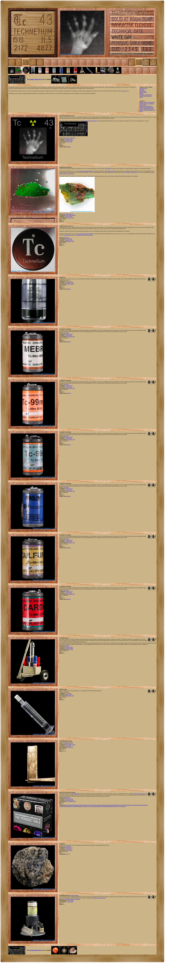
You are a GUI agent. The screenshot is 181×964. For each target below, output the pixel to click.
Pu (88, 806)
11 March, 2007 (70, 284)
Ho (144, 805)
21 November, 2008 (71, 801)
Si (80, 805)
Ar (83, 805)
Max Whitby (107, 168)
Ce (132, 805)
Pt (69, 806)
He (67, 805)
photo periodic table (75, 793)
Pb (74, 806)
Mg (78, 805)
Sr (108, 805)
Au (70, 806)
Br (104, 805)
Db (104, 806)
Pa (85, 806)
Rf (102, 806)
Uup (119, 806)
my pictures (127, 172)
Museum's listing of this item (99, 898)
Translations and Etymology (145, 94)
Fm (97, 806)
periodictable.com (143, 88)
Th (83, 806)
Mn (91, 805)
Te (125, 805)
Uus (123, 806)
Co (94, 805)
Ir (68, 806)
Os (67, 806)
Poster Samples (142, 105)
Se (103, 805)
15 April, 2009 (70, 900)
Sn (123, 805)
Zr (110, 805)
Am (90, 806)
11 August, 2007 (70, 217)
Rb (107, 805)
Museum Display (143, 92)
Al (79, 805)
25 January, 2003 (68, 216)
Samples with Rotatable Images (146, 108)
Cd (121, 805)
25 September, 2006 (68, 282)
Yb (60, 806)
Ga (99, 805)
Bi (75, 806)
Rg (111, 806)
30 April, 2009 (70, 747)
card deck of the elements (139, 793)
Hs (107, 806)
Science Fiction (142, 96)
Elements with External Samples (146, 107)
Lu (61, 806)
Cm (92, 806)
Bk (93, 806)
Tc (114, 805)
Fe (93, 805)
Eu (139, 805)
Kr (105, 805)
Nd (134, 805)
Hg (71, 806)
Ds (110, 806)
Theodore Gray (69, 139)
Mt (109, 806)
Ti (88, 805)
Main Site (149, 96)
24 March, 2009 (68, 694)
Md (98, 806)
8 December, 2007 (71, 336)
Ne (75, 805)
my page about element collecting (85, 171)
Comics (141, 97)
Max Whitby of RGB (68, 214)
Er (145, 805)
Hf (62, 806)
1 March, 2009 (70, 649)
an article (123, 91)
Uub (113, 806)
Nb (111, 805)
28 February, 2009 (68, 648)
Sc (87, 805)
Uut (115, 806)
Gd (140, 805)
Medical (69, 146)
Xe (127, 805)
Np (87, 806)
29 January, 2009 (70, 241)
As (102, 805)
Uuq (117, 806)
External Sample (74, 895)
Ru (115, 805)
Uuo (125, 806)
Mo (113, 805)
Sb (124, 805)
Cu (96, 805)
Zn (98, 805)
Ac (82, 806)
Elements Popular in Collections (146, 103)
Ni (95, 805)
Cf (94, 806)
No (100, 806)
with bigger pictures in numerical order (84, 235)
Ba (129, 805)
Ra (81, 806)
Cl (82, 805)
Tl (72, 806)
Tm (147, 805)
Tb (141, 805)
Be (69, 805)
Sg (105, 806)
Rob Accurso (66, 237)
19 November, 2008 (68, 800)
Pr (133, 805)
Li (68, 805)
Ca (86, 805)
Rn (79, 806)
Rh (116, 805)
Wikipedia (141, 89)
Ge (100, 805)
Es (95, 806)
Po (76, 806)
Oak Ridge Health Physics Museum (72, 899)
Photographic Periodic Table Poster (89, 120)
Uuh (121, 806)
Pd (118, 805)
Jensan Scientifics (67, 846)
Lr (101, 806)
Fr (80, 806)
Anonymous (66, 332)
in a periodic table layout (68, 235)
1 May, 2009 (69, 850)
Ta (63, 806)
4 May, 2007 (69, 141)
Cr (90, 805)
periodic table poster (35, 79)
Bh (106, 806)
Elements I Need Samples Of (145, 106)
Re (66, 806)
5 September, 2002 (68, 140)
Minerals (141, 93)
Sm (137, 805)
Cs (128, 805)
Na (76, 805)
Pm (136, 805)
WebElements (142, 91)
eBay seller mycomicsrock (69, 138)
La (130, 805)
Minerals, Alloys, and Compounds (147, 102)
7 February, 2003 (68, 240)
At (77, 806)
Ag (119, 805)
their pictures (134, 172)
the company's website (110, 171)
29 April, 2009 (67, 746)
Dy (143, 805)
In (122, 805)
